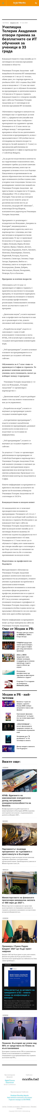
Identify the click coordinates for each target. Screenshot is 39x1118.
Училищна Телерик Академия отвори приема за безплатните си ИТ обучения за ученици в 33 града (19, 39)
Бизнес (5, 821)
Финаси (5, 869)
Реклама (33, 1106)
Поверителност (25, 1106)
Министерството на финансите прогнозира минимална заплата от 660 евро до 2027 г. (18, 900)
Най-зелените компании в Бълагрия (19, 1097)
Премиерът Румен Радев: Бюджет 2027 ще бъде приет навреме (17, 949)
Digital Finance (10, 1080)
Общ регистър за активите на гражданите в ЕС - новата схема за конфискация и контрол (19, 993)
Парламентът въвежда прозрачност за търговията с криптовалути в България (17, 851)
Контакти (19, 1108)
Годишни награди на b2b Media (19, 1099)
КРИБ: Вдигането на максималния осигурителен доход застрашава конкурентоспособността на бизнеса (16, 800)
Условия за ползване (13, 1106)
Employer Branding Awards (19, 1095)
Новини (5, 767)
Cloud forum (10, 1082)
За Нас (4, 1106)
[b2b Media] (19, 2)
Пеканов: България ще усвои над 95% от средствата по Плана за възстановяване (19, 1046)
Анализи (8, 964)
